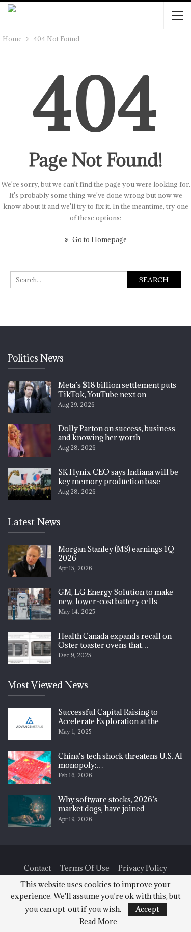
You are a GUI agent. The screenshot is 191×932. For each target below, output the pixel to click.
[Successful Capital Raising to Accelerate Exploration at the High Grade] (29, 724)
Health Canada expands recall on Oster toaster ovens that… (115, 640)
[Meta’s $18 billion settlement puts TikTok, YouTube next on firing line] (29, 397)
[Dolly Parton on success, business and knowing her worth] (29, 440)
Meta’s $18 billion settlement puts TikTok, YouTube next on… (117, 389)
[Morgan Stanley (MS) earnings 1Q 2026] (29, 561)
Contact (37, 868)
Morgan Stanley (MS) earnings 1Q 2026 (116, 553)
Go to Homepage (99, 239)
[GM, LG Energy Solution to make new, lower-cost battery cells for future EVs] (29, 604)
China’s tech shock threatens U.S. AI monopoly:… (120, 760)
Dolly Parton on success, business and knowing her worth (116, 433)
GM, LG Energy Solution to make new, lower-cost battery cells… (115, 596)
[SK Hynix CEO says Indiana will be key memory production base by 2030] (29, 484)
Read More (98, 921)
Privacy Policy (142, 868)
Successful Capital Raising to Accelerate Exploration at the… (112, 716)
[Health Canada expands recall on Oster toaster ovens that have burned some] (29, 648)
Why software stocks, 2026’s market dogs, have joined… (108, 804)
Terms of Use (85, 868)
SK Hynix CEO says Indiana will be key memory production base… (118, 476)
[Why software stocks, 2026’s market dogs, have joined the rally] (29, 811)
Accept (147, 909)
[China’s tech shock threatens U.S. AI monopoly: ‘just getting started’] (29, 767)
